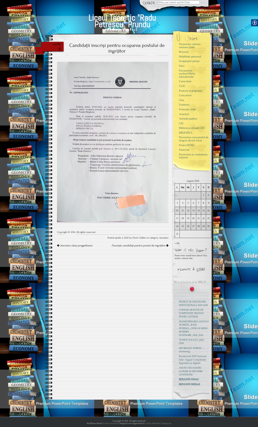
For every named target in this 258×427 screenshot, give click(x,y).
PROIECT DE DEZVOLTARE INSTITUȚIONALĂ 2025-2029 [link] (193, 303)
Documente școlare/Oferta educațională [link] (187, 73)
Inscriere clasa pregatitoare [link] (75, 245)
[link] (122, 20)
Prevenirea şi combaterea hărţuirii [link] (193, 156)
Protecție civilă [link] (187, 109)
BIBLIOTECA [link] (185, 132)
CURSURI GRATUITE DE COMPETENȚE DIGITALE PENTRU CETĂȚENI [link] (191, 313)
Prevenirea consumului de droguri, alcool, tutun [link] (193, 139)
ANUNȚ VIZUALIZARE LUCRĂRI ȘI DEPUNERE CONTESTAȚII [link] (191, 371)
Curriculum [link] (185, 81)
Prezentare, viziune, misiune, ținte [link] (190, 45)
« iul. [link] (177, 243)
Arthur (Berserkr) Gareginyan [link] (158, 423)
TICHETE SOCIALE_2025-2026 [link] (191, 341)
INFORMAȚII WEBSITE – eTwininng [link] (191, 350)
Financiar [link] (184, 149)
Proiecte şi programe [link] (190, 90)
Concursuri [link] (185, 95)
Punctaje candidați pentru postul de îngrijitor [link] (139, 245)
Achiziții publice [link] (188, 118)
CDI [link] (181, 123)
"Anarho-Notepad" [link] (111, 423)
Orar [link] (181, 100)
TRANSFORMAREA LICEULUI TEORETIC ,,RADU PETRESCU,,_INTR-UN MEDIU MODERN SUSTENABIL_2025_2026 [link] (194, 328)
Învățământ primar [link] (189, 61)
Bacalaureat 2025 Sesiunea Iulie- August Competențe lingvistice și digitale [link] (193, 360)
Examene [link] (184, 104)
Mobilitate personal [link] (190, 56)
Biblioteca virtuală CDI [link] (191, 128)
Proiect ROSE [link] (186, 145)
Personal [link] (183, 51)
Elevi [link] (181, 65)
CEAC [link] (182, 86)
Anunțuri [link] (163, 237)
